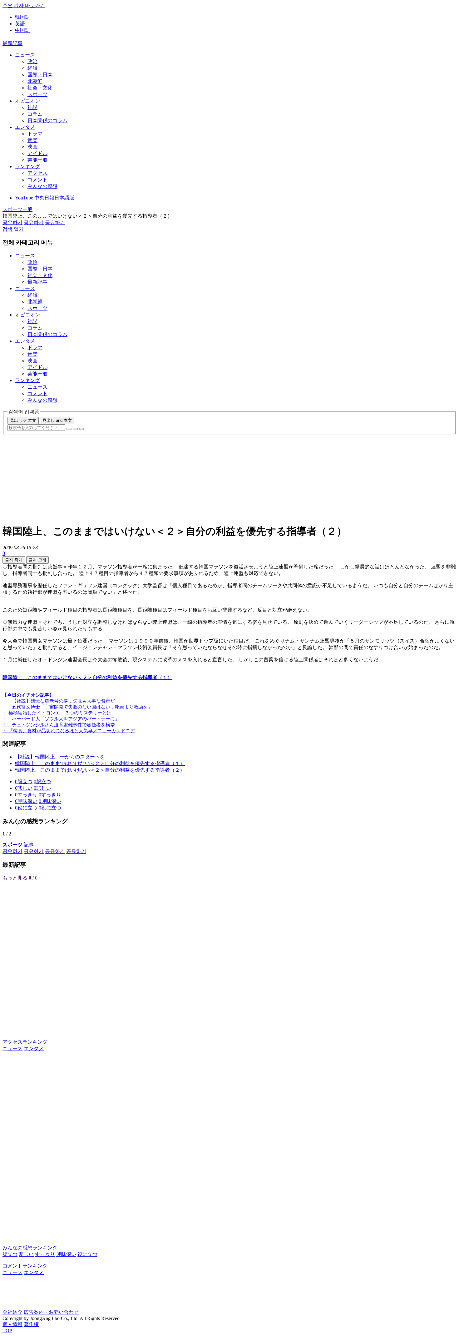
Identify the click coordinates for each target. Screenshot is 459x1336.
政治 (32, 61)
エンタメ (25, 127)
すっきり (45, 1254)
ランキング (27, 166)
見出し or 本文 (23, 420)
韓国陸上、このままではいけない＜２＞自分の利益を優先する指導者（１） (100, 763)
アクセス (37, 173)
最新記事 (12, 43)
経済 (32, 68)
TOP (7, 1330)
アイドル (37, 153)
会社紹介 (12, 1312)
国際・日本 (39, 74)
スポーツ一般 (17, 209)
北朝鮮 (34, 81)
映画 (32, 146)
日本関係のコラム (47, 120)
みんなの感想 (42, 186)
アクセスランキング (24, 1042)
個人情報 (12, 1324)
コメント (37, 179)
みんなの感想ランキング (29, 1247)
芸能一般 (37, 160)
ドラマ (34, 133)
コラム (34, 114)
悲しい (26, 1254)
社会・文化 (39, 87)
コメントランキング (24, 1265)
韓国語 (22, 17)
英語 (20, 23)
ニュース (25, 55)
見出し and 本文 (57, 420)
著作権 (31, 1324)
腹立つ (9, 1254)
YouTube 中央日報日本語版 (44, 197)
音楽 (32, 140)
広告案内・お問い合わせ (51, 1312)
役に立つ (87, 1254)
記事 (18, 844)
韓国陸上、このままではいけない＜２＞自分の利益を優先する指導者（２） (100, 770)
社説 (32, 107)
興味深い (66, 1254)
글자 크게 (37, 559)
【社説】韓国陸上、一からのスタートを (60, 756)
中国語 (22, 30)
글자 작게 (13, 559)
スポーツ (37, 94)
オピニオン (27, 100)
